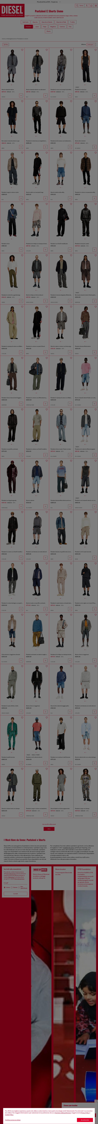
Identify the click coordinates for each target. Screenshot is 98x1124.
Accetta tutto (85, 1120)
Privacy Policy (85, 1113)
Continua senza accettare (12, 1120)
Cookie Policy (9, 1114)
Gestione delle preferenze (63, 1113)
